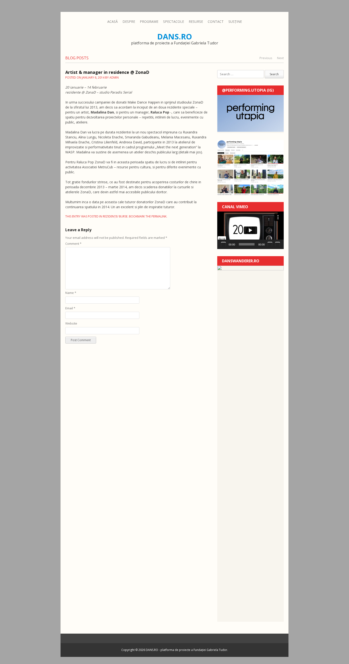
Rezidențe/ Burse (115, 216)
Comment (73, 243)
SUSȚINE (235, 21)
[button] (250, 230)
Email (70, 308)
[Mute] (270, 244)
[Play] (223, 244)
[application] (250, 230)
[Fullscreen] (277, 244)
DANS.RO (174, 36)
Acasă (112, 21)
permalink (158, 216)
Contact (216, 21)
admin (114, 77)
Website (71, 323)
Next (280, 58)
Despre (129, 21)
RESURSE (196, 21)
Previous (265, 58)
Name (70, 293)
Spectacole (173, 21)
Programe (149, 21)
